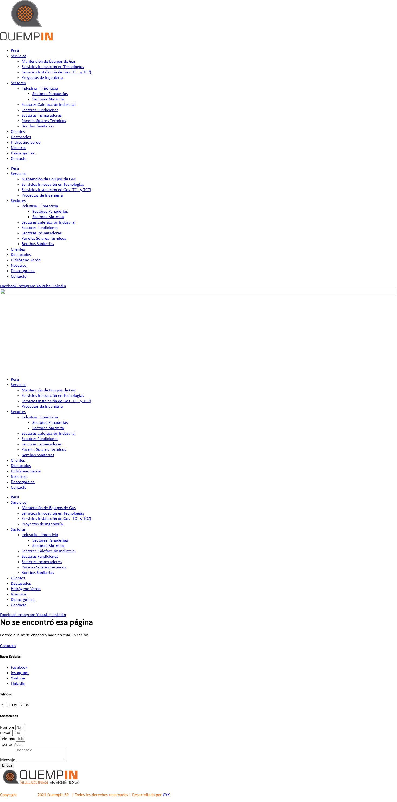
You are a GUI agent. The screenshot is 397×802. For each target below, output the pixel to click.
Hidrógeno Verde (26, 142)
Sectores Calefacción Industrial (49, 105)
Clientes (18, 132)
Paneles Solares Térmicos (44, 121)
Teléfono (8, 739)
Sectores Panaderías (50, 94)
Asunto (6, 744)
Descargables (23, 153)
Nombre (7, 727)
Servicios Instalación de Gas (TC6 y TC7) (56, 72)
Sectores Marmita (48, 99)
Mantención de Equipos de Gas (49, 61)
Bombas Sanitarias (38, 126)
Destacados (21, 137)
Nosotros (18, 148)
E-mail (6, 733)
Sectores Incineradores (42, 115)
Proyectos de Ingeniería (42, 78)
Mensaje (8, 760)
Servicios (18, 56)
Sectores (18, 83)
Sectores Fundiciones (40, 110)
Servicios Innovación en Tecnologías (53, 67)
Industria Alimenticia (40, 88)
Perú (15, 51)
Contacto (18, 159)
